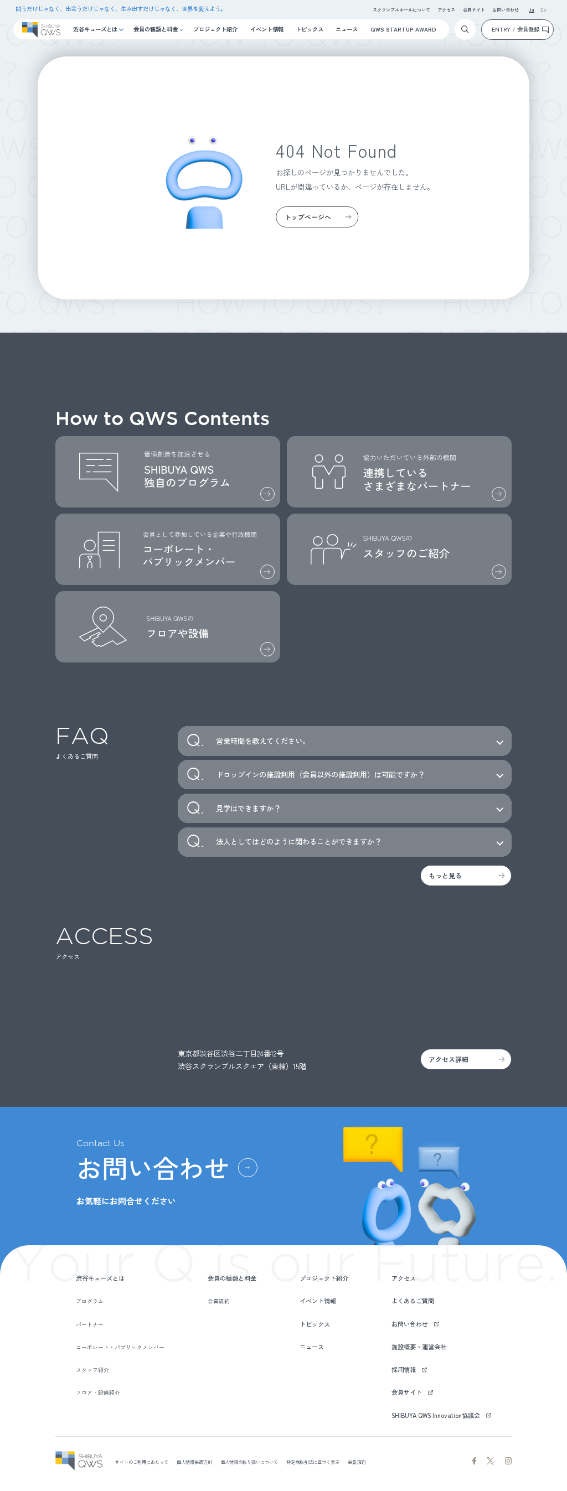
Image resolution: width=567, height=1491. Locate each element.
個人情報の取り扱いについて (249, 1461)
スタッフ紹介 (92, 1370)
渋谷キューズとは (95, 29)
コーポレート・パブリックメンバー (120, 1347)
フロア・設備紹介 (98, 1392)
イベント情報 (267, 29)
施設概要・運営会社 (418, 1346)
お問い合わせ (505, 9)
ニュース (347, 29)
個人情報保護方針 (194, 1461)
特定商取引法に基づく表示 (312, 1461)
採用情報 (403, 1369)
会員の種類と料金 (155, 29)
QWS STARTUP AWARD (403, 29)
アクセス (446, 9)
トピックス (309, 29)
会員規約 (219, 1301)
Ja (531, 10)
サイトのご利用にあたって (141, 1461)
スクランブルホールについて (401, 9)
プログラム (90, 1301)
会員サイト (474, 9)
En (543, 10)
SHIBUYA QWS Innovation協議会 (435, 1415)
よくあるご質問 (412, 1300)
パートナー (90, 1324)
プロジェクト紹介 (215, 29)
